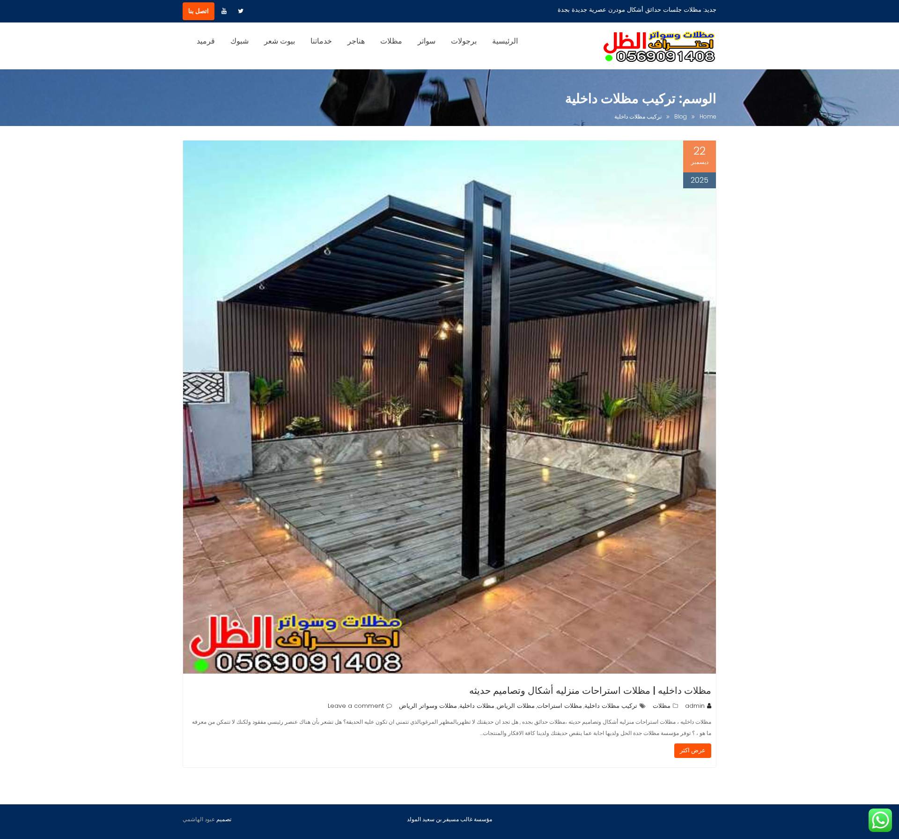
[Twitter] (240, 11)
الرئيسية (505, 41)
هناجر (356, 41)
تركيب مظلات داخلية (610, 705)
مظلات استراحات (559, 705)
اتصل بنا (198, 11)
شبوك (239, 41)
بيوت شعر (279, 41)
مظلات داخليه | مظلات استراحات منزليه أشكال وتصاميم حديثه (590, 690)
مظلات (391, 41)
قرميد (206, 41)
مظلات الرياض (516, 705)
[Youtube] (223, 11)
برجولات (464, 41)
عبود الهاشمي (199, 819)
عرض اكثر (693, 750)
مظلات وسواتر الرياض (428, 705)
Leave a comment (356, 705)
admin (695, 705)
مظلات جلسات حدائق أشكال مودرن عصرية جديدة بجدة (629, 9)
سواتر (426, 41)
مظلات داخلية (476, 705)
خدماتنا (321, 41)
